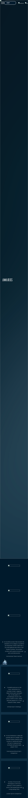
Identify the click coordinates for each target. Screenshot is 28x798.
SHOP (8, 3)
